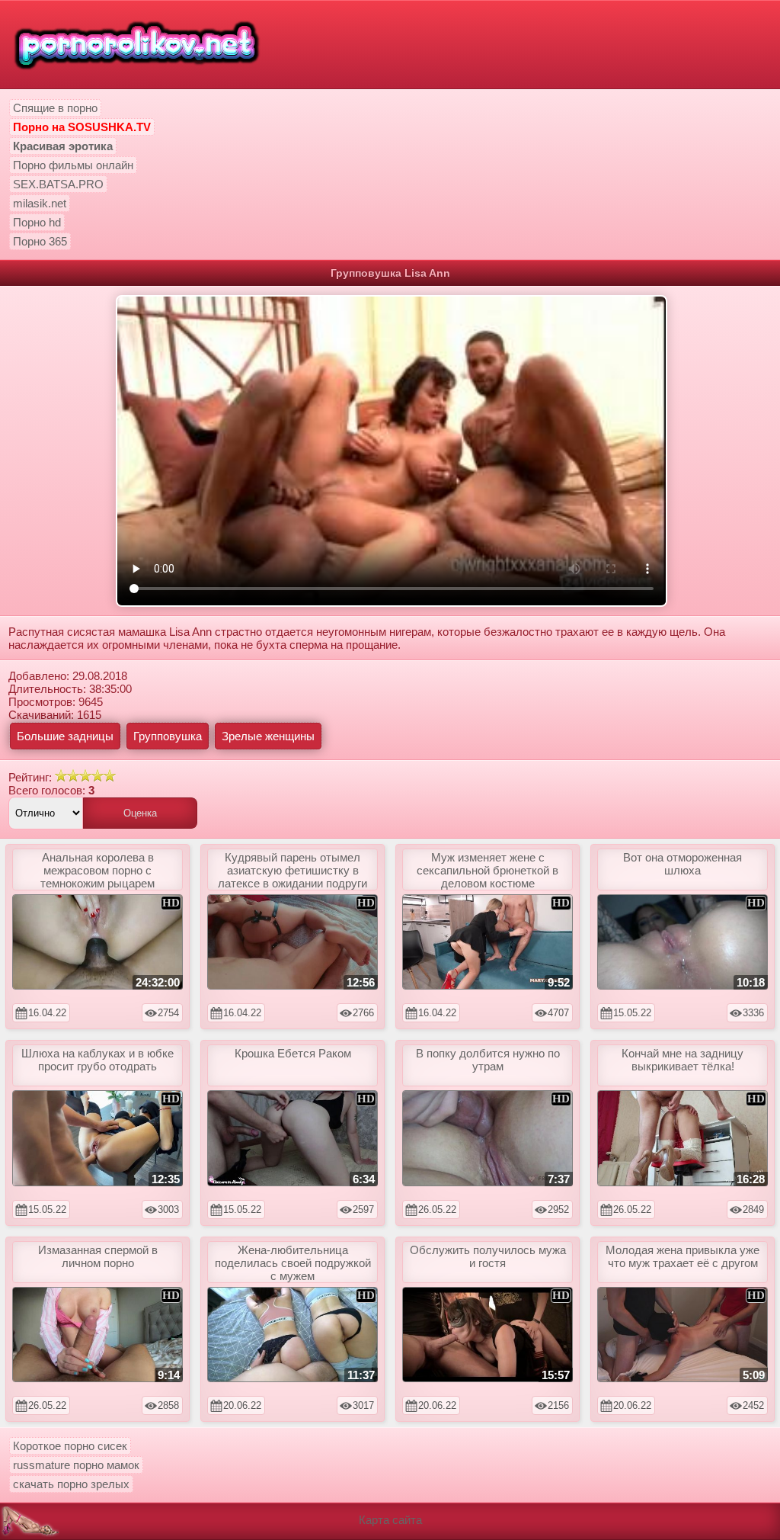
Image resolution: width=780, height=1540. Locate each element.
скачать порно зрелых (71, 1483)
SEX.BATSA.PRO (58, 184)
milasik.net (39, 203)
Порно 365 (40, 241)
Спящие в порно (55, 107)
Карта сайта (390, 1519)
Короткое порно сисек (70, 1445)
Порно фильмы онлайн (73, 165)
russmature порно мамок (76, 1464)
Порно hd (37, 222)
